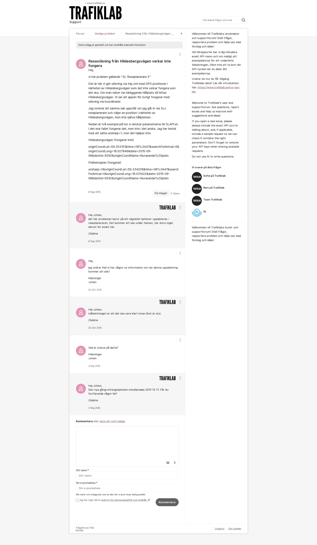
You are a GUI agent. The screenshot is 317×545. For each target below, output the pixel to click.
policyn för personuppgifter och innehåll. (124, 500)
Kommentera (167, 502)
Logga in (219, 528)
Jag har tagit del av (113, 500)
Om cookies (234, 528)
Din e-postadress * (86, 482)
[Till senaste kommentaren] (181, 34)
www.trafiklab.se (96, 3)
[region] (127, 125)
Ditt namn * (82, 470)
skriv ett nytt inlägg (112, 421)
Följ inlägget (161, 193)
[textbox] (127, 442)
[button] (168, 462)
